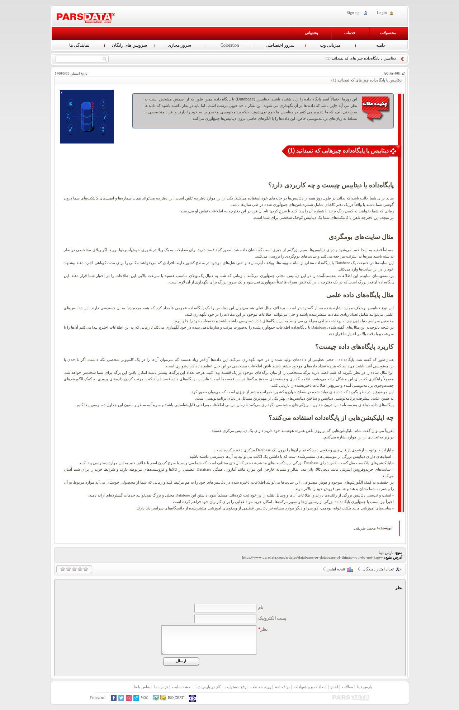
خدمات (350, 32)
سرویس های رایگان (129, 45)
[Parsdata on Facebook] (114, 699)
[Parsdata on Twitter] (121, 699)
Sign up (353, 12)
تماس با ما (142, 687)
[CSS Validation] (163, 699)
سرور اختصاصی (280, 45)
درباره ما (161, 687)
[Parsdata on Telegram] (136, 699)
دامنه (380, 45)
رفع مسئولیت (235, 687)
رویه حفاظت (260, 687)
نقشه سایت (181, 687)
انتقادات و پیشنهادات (310, 687)
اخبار (334, 687)
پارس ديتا (364, 687)
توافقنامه (282, 687)
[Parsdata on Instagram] (129, 699)
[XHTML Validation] (156, 699)
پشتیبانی (311, 32)
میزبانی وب (330, 45)
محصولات (388, 32)
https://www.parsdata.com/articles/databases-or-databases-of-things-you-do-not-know (312, 557)
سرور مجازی (179, 45)
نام (260, 607)
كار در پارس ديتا (208, 687)
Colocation (230, 45)
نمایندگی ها (79, 45)
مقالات (347, 687)
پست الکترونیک (272, 618)
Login (382, 12)
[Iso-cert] (193, 698)
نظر (263, 629)
